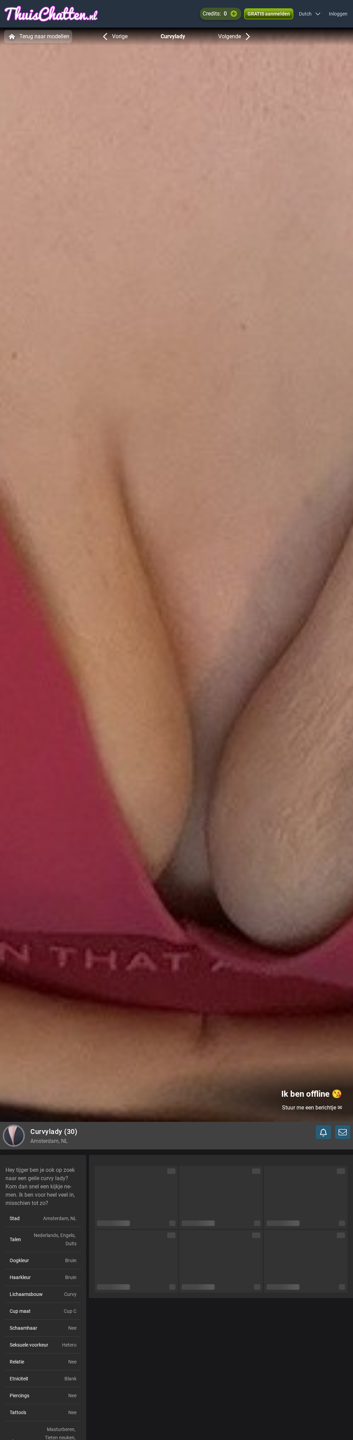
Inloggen (338, 14)
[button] (309, 14)
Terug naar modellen (44, 36)
